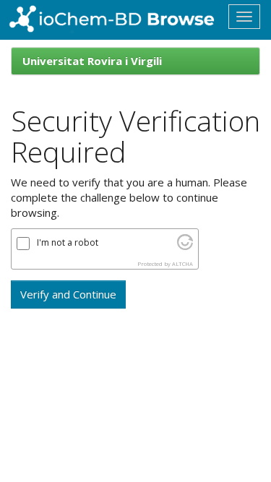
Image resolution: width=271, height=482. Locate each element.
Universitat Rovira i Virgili (92, 60)
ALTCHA (182, 263)
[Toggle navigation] (244, 16)
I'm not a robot (67, 243)
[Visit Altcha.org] (185, 245)
